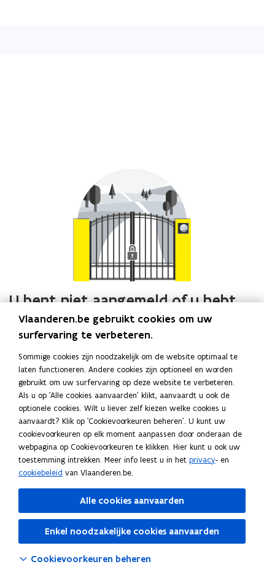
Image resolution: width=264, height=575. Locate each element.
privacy (202, 460)
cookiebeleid (40, 472)
